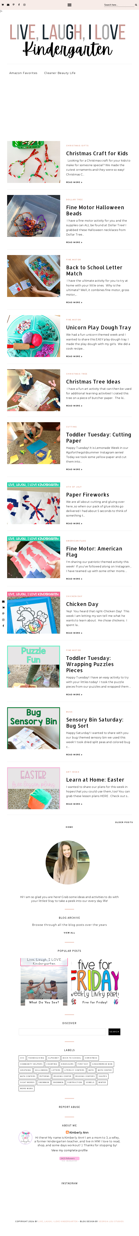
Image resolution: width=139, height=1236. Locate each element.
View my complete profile (69, 1150)
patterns (44, 1076)
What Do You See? (44, 1002)
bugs (69, 712)
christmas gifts (77, 145)
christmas (91, 1058)
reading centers (85, 1076)
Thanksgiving (36, 1058)
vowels (90, 1082)
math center (105, 1070)
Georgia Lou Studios (111, 1221)
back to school (72, 1058)
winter (102, 1082)
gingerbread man (102, 1064)
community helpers (31, 1064)
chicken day (74, 596)
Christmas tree (76, 374)
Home (69, 827)
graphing (25, 1070)
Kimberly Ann (79, 1132)
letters (56, 1070)
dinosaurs (67, 1064)
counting (51, 1064)
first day (83, 1064)
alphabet (53, 1058)
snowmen (58, 1082)
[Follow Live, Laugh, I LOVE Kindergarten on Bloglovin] (69, 1160)
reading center (63, 1076)
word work (26, 1089)
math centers (28, 1076)
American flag (76, 541)
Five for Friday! (94, 1002)
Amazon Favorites (23, 73)
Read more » (74, 182)
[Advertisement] (69, 106)
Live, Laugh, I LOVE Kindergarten (58, 1221)
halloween (41, 1070)
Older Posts (124, 822)
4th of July (74, 487)
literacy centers (74, 1070)
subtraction (74, 1082)
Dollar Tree (74, 199)
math (91, 1070)
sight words (27, 1082)
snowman (43, 1082)
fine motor (73, 259)
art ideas (73, 772)
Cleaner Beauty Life (60, 73)
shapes (103, 1076)
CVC (22, 1058)
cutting (71, 427)
